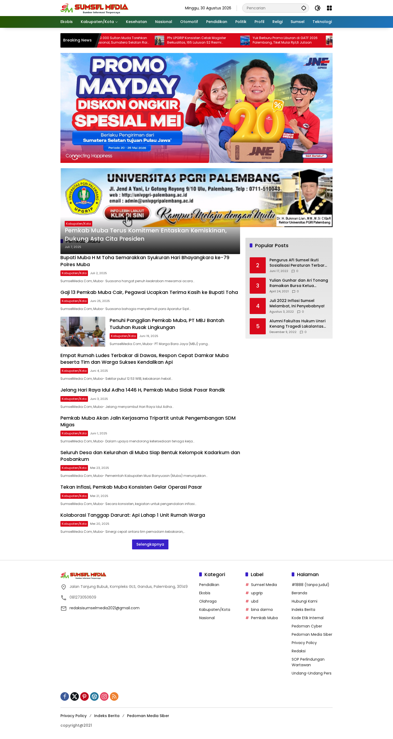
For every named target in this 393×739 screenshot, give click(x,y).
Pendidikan (209, 584)
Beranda (299, 593)
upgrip (257, 593)
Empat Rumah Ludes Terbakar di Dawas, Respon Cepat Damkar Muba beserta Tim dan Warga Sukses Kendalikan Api (144, 358)
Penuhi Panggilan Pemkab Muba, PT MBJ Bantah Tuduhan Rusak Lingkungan (167, 323)
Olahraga (208, 601)
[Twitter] (74, 696)
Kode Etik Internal (307, 618)
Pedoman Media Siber (312, 634)
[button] (303, 7)
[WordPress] (94, 696)
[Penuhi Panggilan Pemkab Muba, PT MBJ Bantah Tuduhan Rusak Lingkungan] (82, 332)
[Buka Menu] (329, 8)
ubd (254, 601)
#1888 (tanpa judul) (310, 584)
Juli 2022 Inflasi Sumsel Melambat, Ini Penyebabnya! (297, 303)
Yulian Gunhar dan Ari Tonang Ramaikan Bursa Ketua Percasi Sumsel (298, 283)
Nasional (207, 618)
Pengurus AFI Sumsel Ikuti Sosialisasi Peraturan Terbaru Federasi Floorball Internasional (298, 263)
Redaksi (299, 651)
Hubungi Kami (304, 601)
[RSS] (114, 696)
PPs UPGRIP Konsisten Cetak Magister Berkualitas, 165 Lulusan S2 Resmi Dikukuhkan (169, 40)
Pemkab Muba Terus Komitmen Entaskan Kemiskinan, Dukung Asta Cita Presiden (146, 235)
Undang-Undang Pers (312, 673)
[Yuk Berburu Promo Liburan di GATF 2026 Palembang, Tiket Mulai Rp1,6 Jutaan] (218, 40)
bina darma (262, 609)
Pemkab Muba (264, 618)
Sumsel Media (264, 584)
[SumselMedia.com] (94, 7)
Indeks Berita (303, 609)
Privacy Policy (304, 642)
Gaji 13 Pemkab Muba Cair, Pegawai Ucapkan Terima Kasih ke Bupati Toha (149, 292)
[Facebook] (64, 696)
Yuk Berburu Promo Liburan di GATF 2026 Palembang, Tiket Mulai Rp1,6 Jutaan (258, 40)
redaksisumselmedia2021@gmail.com (105, 608)
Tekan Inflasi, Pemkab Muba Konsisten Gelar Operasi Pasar (131, 487)
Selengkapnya (150, 544)
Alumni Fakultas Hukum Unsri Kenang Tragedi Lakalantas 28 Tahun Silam (297, 324)
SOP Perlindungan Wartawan (308, 662)
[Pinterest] (84, 696)
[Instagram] (104, 696)
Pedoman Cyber (307, 626)
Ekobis (204, 593)
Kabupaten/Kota (78, 223)
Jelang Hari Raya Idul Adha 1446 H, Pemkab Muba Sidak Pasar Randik (142, 389)
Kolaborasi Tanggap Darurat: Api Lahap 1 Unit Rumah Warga (132, 515)
